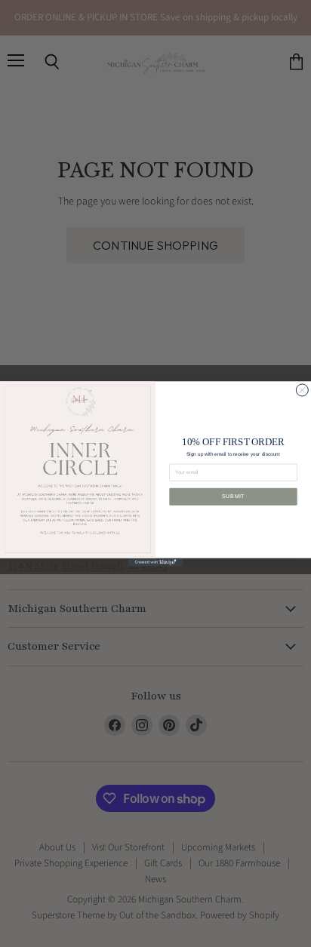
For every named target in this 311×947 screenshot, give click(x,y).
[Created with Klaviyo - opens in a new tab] (155, 562)
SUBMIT (233, 496)
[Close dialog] (302, 389)
